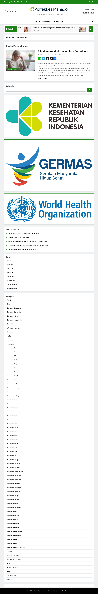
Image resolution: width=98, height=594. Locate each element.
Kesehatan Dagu (12, 364)
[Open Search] (89, 21)
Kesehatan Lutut (12, 432)
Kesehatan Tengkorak (14, 535)
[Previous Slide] (89, 2)
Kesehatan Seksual (13, 516)
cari (89, 90)
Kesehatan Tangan (13, 524)
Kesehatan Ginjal (12, 376)
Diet (8, 304)
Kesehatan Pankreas (13, 464)
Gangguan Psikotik (13, 316)
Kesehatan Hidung (13, 388)
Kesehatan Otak (12, 448)
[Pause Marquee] (91, 29)
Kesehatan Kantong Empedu (16, 404)
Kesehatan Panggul (13, 460)
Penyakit (9, 571)
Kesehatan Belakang (13, 352)
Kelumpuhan (11, 344)
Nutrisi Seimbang (12, 567)
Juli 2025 (10, 261)
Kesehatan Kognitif (13, 408)
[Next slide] (92, 2)
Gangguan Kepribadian (14, 312)
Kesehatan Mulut (12, 444)
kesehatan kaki (12, 400)
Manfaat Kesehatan (13, 555)
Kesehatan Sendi (12, 519)
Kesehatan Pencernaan (14, 476)
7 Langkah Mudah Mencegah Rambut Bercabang (22, 249)
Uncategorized (11, 575)
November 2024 (12, 288)
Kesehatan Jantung (13, 396)
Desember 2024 (12, 285)
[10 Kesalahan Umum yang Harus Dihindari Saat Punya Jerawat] (18, 30)
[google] (12, 11)
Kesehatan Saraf (12, 511)
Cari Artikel (10, 86)
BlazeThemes (66, 591)
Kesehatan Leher (12, 420)
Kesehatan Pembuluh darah (15, 472)
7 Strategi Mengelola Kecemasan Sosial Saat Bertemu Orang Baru (28, 245)
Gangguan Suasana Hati (14, 320)
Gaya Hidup (10, 324)
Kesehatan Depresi (13, 368)
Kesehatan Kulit (12, 416)
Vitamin (9, 579)
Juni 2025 (10, 265)
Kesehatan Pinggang (13, 484)
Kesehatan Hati (12, 384)
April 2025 (10, 273)
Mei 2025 (10, 269)
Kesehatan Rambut (13, 503)
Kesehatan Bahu (12, 348)
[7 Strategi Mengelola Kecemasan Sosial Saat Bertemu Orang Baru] (73, 30)
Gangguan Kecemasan (14, 308)
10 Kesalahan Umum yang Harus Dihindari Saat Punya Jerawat (45, 28)
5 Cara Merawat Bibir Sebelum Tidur (18, 237)
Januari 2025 (11, 281)
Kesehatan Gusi (12, 380)
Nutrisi (9, 563)
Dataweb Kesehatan (42, 22)
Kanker (9, 336)
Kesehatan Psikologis (14, 488)
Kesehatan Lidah (12, 424)
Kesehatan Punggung (13, 496)
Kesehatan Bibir (12, 356)
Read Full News (42, 78)
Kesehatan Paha (12, 456)
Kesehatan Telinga (13, 527)
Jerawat (9, 332)
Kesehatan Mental (12, 440)
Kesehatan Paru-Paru (13, 468)
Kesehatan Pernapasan (14, 480)
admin (41, 55)
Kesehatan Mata (12, 69)
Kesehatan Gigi (12, 372)
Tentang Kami (58, 22)
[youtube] (15, 11)
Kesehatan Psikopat (13, 492)
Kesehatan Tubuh (12, 539)
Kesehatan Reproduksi (14, 508)
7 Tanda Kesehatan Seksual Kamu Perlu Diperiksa (23, 233)
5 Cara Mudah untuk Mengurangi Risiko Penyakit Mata (63, 51)
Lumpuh (9, 551)
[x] (10, 11)
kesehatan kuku (12, 412)
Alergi (9, 300)
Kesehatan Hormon (13, 392)
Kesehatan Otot (12, 452)
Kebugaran (10, 340)
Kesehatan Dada (12, 360)
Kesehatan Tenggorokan (14, 531)
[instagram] (7, 11)
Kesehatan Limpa (12, 428)
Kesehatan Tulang (12, 543)
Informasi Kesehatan (13, 328)
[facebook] (5, 11)
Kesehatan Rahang (13, 500)
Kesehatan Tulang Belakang (15, 547)
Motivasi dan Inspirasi (14, 559)
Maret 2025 (10, 277)
